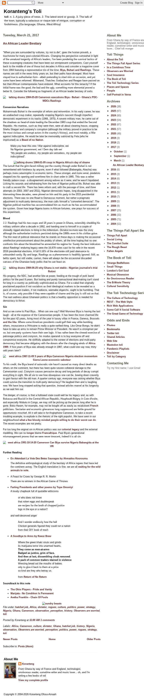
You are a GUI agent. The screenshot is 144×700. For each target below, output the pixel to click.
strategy (90, 607)
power (81, 607)
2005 (114, 219)
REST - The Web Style (119, 301)
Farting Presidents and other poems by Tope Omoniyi (41, 487)
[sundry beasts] (52, 603)
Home (52, 639)
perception (56, 610)
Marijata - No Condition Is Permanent (31, 593)
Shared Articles (116, 337)
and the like (9, 322)
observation (42, 610)
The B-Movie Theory (118, 282)
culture (62, 607)
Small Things (114, 266)
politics (71, 607)
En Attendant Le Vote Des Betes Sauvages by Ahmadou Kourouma (49, 458)
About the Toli (115, 59)
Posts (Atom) (25, 646)
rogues (52, 607)
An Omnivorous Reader (120, 278)
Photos (111, 325)
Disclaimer (113, 352)
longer (30, 433)
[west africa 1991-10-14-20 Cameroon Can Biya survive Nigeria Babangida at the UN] (51, 446)
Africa (33, 607)
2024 (114, 115)
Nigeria (7, 610)
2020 (114, 133)
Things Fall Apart (117, 235)
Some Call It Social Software (123, 309)
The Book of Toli (116, 79)
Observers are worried (87, 610)
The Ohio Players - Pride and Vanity (31, 589)
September (120, 156)
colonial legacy (70, 429)
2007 (114, 210)
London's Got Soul (118, 270)
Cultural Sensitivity (118, 286)
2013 (114, 183)
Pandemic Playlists (118, 348)
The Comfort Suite (117, 243)
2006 (114, 214)
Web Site (112, 340)
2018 (114, 142)
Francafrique (49, 433)
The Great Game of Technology (125, 313)
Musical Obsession (118, 274)
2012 (114, 187)
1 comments (47, 620)
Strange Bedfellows (118, 263)
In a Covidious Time (118, 67)
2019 (114, 138)
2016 (114, 169)
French (94, 405)
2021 (114, 129)
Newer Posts (10, 639)
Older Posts (93, 639)
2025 (114, 111)
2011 (114, 192)
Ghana (16, 610)
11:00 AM (34, 620)
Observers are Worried (120, 71)
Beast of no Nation (32, 139)
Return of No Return (35, 576)
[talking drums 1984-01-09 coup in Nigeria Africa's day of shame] (52, 162)
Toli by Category (116, 356)
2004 (114, 223)
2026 (114, 106)
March (118, 160)
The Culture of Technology (122, 298)
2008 (114, 205)
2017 (114, 147)
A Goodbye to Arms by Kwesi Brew (30, 536)
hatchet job (21, 607)
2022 (114, 124)
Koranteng (28, 663)
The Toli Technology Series (123, 83)
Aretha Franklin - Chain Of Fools (29, 597)
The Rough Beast (117, 247)
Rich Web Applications (120, 305)
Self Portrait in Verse (119, 94)
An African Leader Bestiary (22, 43)
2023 (114, 120)
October (119, 151)
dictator (42, 607)
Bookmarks (113, 329)
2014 (114, 178)
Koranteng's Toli (22, 11)
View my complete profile (33, 680)
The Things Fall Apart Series (123, 63)
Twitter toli (113, 333)
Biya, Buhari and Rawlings (75, 70)
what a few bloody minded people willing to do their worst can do (58, 420)
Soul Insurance (115, 75)
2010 (114, 196)
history (68, 610)
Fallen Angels (115, 251)
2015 (114, 174)
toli (5, 614)
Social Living (114, 239)
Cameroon (28, 610)
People (111, 90)
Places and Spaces (118, 86)
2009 (114, 201)
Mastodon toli (115, 344)
